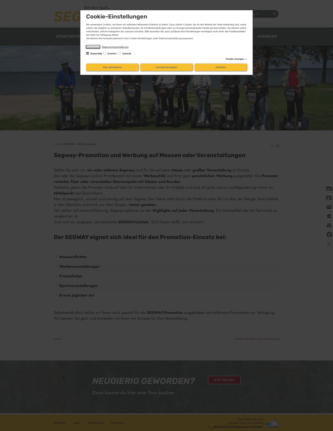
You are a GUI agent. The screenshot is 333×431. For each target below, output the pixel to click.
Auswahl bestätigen (166, 67)
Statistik (126, 53)
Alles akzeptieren (112, 67)
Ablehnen (220, 67)
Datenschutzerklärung (115, 46)
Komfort (112, 53)
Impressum (93, 46)
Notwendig (96, 53)
